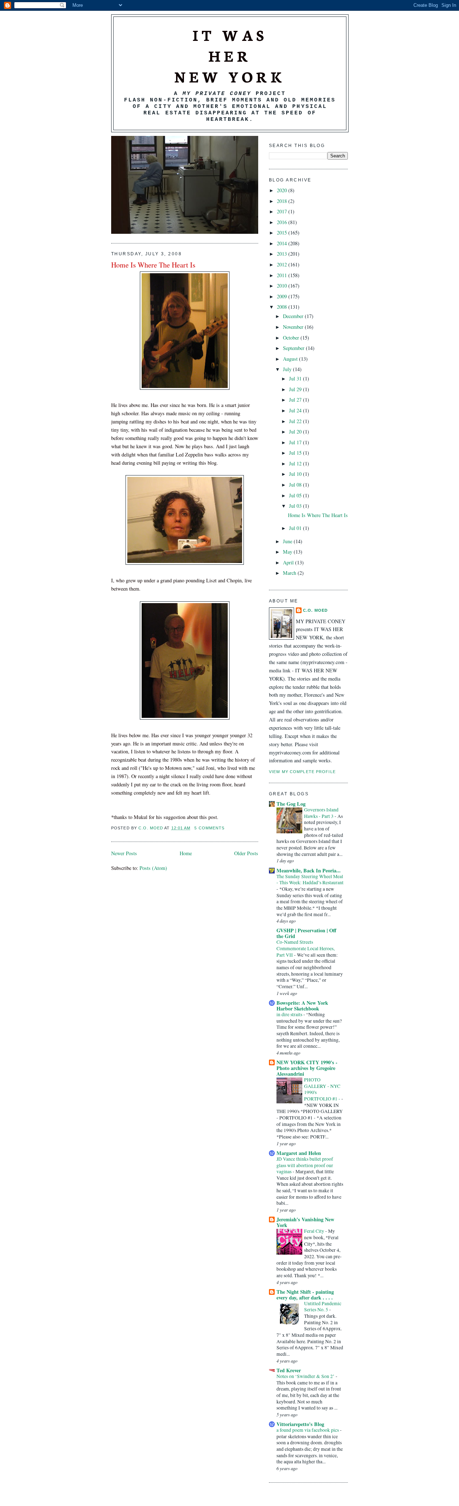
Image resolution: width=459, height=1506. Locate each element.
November (294, 326)
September (294, 348)
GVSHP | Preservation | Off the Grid (306, 933)
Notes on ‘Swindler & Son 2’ (306, 1376)
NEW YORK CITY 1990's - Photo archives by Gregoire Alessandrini (306, 1068)
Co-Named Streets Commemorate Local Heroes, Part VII (305, 948)
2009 (282, 296)
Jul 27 (296, 399)
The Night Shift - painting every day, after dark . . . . (305, 1294)
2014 (282, 243)
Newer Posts (124, 853)
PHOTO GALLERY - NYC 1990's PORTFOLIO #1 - (322, 1089)
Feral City (314, 1231)
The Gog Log (291, 804)
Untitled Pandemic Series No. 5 (322, 1306)
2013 (282, 253)
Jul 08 (296, 484)
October (292, 337)
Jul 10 (296, 473)
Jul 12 (296, 463)
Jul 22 (296, 421)
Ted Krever (288, 1370)
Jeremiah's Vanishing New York (305, 1222)
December (294, 316)
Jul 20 (296, 431)
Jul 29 (296, 389)
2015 (282, 232)
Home (186, 853)
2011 (282, 275)
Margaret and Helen (298, 1153)
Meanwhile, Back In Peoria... (308, 870)
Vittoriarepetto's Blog (300, 1424)
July (288, 369)
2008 (282, 306)
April (289, 562)
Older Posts (246, 853)
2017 (282, 211)
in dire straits (289, 1014)
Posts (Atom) (153, 868)
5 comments (209, 828)
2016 (282, 222)
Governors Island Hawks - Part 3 (321, 812)
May (288, 551)
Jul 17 (296, 442)
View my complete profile (302, 771)
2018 (282, 201)
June (288, 541)
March (290, 572)
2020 (282, 190)
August (291, 358)
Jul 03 (296, 505)
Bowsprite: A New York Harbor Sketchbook (302, 1005)
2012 (282, 264)
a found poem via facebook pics (308, 1430)
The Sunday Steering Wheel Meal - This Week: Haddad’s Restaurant (310, 879)
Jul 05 (296, 495)
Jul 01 (296, 528)
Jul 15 (296, 452)
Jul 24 (296, 410)
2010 (282, 285)
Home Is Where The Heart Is (153, 265)
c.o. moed (151, 828)
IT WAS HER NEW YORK (230, 55)
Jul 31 (296, 378)
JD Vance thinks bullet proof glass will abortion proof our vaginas (304, 1165)
